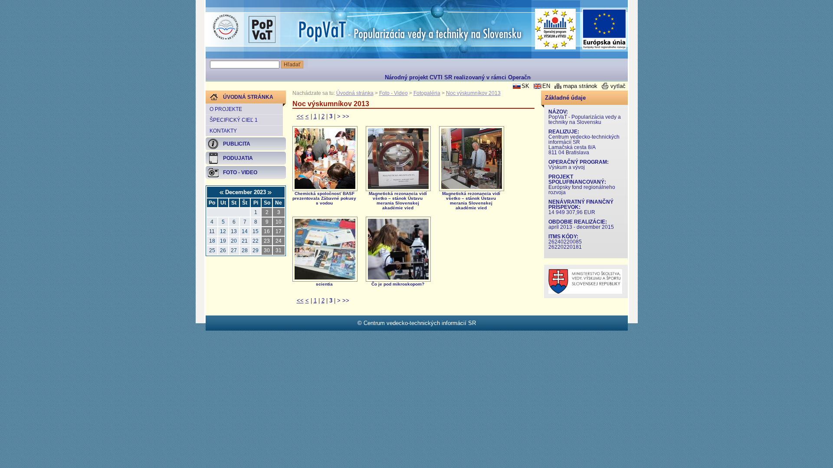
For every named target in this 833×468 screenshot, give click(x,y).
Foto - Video (393, 93)
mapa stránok (580, 86)
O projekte (226, 109)
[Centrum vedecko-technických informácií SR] (225, 27)
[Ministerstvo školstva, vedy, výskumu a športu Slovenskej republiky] (585, 292)
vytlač (618, 86)
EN (546, 86)
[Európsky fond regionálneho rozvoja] (604, 29)
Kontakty (223, 130)
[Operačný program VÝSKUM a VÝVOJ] (555, 29)
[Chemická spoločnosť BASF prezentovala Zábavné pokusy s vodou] (325, 187)
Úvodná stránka (355, 93)
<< (300, 116)
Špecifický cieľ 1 (234, 120)
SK (525, 86)
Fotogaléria (426, 93)
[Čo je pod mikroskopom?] (398, 277)
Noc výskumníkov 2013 (473, 93)
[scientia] (325, 277)
